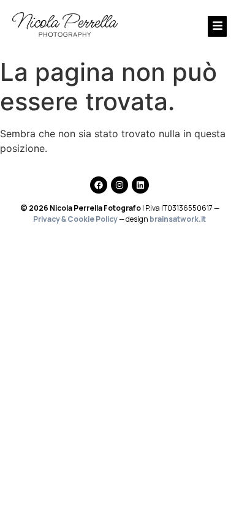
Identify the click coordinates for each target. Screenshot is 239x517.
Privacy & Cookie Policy (75, 219)
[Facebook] (98, 185)
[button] (187, 26)
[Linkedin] (140, 185)
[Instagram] (119, 185)
